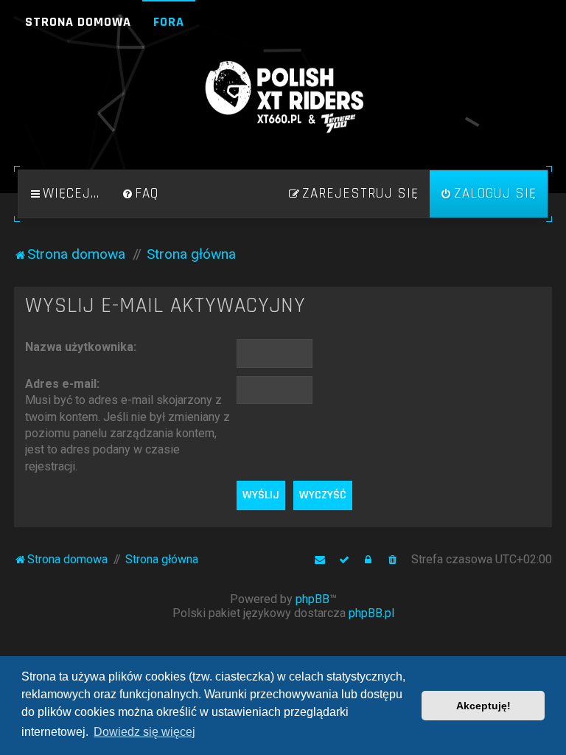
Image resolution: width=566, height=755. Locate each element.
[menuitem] (140, 194)
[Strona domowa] (283, 97)
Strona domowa (78, 21)
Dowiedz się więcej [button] (144, 732)
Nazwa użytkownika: (80, 347)
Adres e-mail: (62, 384)
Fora (168, 21)
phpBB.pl (371, 613)
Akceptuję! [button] (483, 705)
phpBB (312, 599)
